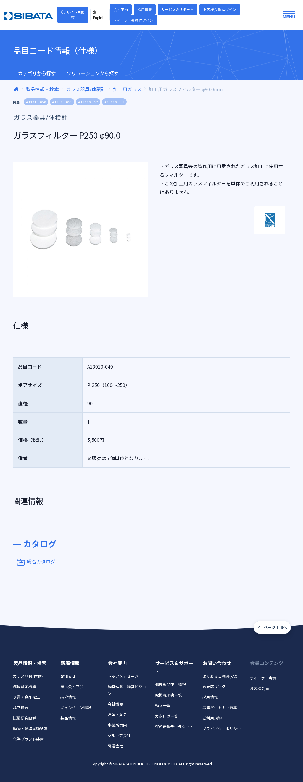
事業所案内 (117, 725)
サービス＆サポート (178, 9)
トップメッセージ (123, 676)
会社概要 (115, 704)
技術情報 (68, 697)
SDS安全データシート (174, 726)
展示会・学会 (71, 686)
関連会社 (115, 746)
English (98, 17)
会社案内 (121, 9)
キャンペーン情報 (75, 707)
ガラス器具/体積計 (86, 89)
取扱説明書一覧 (168, 695)
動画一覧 (162, 705)
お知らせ (68, 676)
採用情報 (145, 9)
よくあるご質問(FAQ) (220, 676)
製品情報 (68, 718)
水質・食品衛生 (26, 697)
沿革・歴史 (117, 714)
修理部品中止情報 (170, 684)
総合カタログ (41, 561)
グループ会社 (119, 735)
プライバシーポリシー (221, 728)
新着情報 (70, 663)
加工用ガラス (127, 89)
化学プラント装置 (28, 739)
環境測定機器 (24, 686)
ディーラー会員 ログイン (133, 20)
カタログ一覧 (166, 716)
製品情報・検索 (42, 89)
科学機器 (20, 707)
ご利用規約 (212, 718)
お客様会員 (259, 688)
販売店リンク (213, 686)
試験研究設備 (24, 718)
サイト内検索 (75, 14)
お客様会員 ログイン (219, 9)
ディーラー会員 (263, 678)
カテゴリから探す (37, 73)
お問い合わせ (217, 663)
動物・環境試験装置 (30, 728)
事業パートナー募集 (219, 707)
